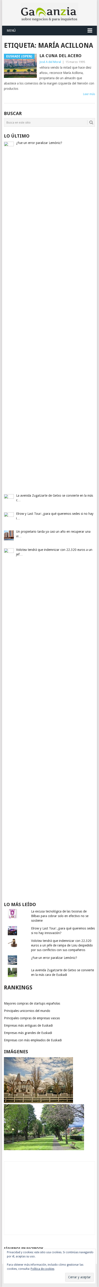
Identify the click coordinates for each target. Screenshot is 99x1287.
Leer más (89, 94)
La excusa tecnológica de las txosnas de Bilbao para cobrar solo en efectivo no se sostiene (59, 916)
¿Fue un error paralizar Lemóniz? (54, 958)
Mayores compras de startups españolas (32, 1003)
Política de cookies (42, 1268)
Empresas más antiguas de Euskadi (28, 1025)
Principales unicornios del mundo (27, 1011)
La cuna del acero (60, 55)
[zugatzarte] (38, 1102)
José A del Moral (50, 62)
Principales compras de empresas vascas (32, 1018)
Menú (11, 30)
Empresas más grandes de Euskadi (28, 1033)
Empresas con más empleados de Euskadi (33, 1040)
